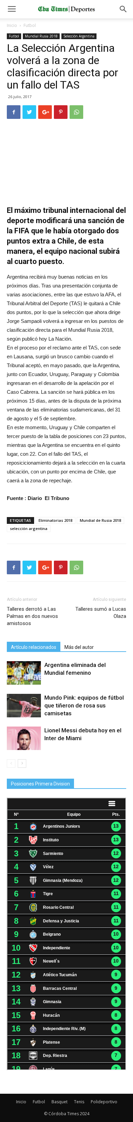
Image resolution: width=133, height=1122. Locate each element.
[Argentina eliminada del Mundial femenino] (24, 673)
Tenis (79, 1102)
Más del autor (79, 647)
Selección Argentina (78, 36)
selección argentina (28, 528)
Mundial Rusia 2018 (41, 36)
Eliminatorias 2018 (55, 520)
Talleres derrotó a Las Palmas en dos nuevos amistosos (32, 616)
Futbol (30, 25)
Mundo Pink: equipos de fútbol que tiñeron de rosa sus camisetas (84, 705)
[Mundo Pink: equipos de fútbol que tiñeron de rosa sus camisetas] (24, 705)
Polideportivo (104, 1102)
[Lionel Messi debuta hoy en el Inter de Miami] (24, 738)
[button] (123, 9)
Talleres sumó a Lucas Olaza (100, 612)
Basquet (59, 1102)
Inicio (12, 25)
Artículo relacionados (33, 647)
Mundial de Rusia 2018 (100, 520)
